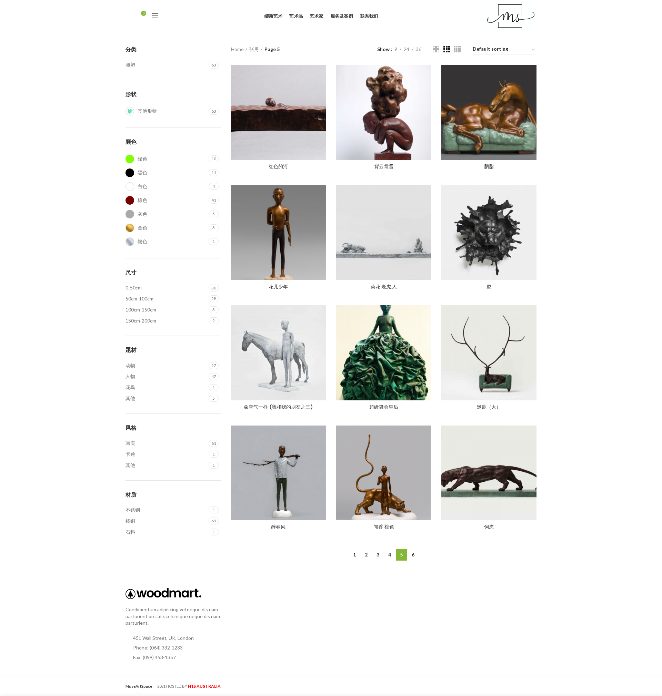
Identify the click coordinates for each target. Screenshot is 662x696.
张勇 (254, 49)
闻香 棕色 (383, 527)
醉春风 (278, 527)
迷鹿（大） (489, 407)
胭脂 (489, 166)
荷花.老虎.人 (384, 287)
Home (237, 49)
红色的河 (278, 166)
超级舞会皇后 (383, 407)
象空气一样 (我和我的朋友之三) (278, 407)
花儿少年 (278, 287)
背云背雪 (383, 166)
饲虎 (489, 527)
